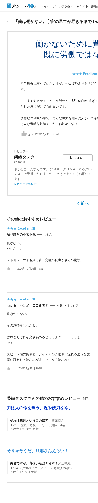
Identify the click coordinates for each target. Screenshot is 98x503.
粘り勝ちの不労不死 (21, 234)
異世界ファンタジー (35, 468)
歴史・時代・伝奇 (32, 425)
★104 (14, 468)
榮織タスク (24, 157)
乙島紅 (66, 463)
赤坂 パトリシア (67, 305)
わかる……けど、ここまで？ (27, 305)
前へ (85, 203)
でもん (48, 234)
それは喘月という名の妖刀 (29, 420)
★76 (13, 425)
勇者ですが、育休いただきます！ (34, 463)
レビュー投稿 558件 (26, 184)
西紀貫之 (58, 420)
